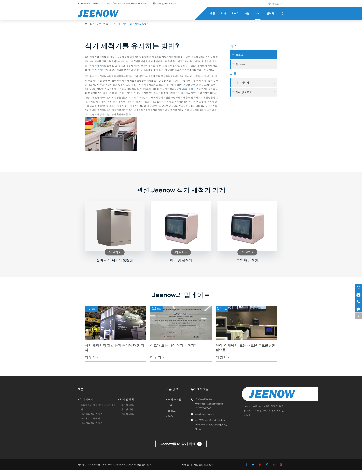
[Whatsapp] (358, 287)
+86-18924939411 (139, 3)
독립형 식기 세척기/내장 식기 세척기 (98, 407)
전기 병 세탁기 (128, 409)
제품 (212, 13)
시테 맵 (185, 464)
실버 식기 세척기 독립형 (114, 260)
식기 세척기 (240, 82)
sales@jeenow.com (166, 3)
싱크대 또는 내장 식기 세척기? (173, 345)
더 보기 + (114, 252)
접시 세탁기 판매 (184, 89)
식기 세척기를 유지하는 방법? (133, 23)
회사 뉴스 (239, 64)
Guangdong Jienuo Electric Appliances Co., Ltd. (112, 464)
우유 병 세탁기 (247, 260)
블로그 (109, 23)
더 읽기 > (91, 357)
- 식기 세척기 (85, 399)
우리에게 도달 (200, 389)
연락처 (270, 13)
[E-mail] (358, 294)
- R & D (170, 405)
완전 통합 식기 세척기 (92, 414)
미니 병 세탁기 (181, 260)
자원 (246, 13)
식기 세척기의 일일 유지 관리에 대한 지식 (114, 347)
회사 (223, 13)
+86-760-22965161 (90, 3)
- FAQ (169, 416)
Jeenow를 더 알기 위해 (180, 444)
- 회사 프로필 (173, 399)
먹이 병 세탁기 (242, 92)
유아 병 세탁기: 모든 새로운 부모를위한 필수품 (245, 347)
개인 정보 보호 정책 (204, 464)
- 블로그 (171, 410)
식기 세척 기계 (96, 65)
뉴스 (257, 13)
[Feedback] (358, 308)
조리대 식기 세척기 (90, 418)
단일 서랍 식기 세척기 (92, 423)
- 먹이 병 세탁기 (127, 399)
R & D (235, 13)
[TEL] (358, 301)
